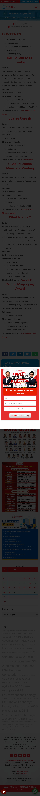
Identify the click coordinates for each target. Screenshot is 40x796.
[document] (20, 398)
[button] (37, 370)
